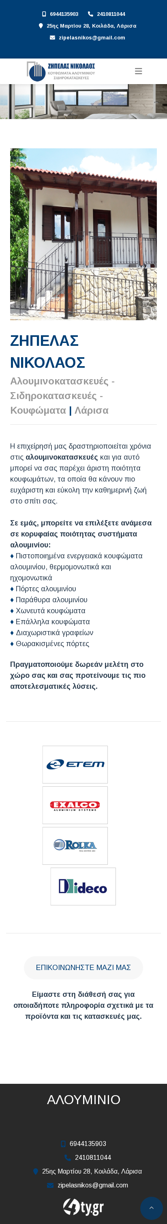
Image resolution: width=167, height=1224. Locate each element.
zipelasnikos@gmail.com (92, 38)
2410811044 (111, 14)
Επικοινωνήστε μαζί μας (83, 968)
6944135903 (64, 14)
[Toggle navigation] (138, 71)
